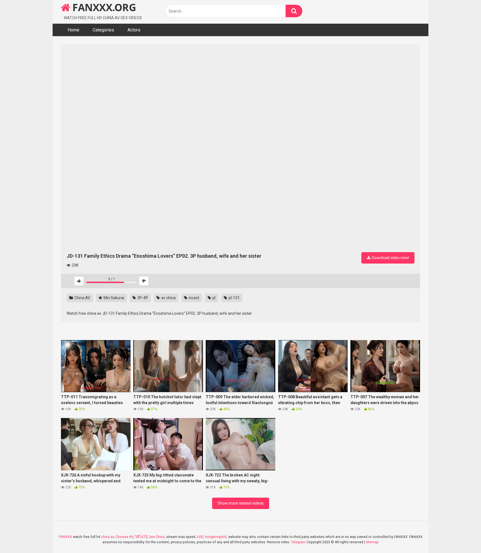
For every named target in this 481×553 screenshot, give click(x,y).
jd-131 (234, 298)
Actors (133, 30)
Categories (103, 30)
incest (193, 298)
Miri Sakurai (113, 298)
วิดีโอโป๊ (141, 537)
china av (107, 537)
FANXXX (65, 537)
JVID (199, 537)
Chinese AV (124, 537)
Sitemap (372, 542)
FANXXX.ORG (103, 7)
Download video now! (390, 257)
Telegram (298, 542)
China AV (81, 298)
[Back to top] (462, 536)
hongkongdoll (216, 537)
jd (213, 298)
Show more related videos (241, 503)
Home (73, 30)
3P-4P (142, 298)
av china (168, 298)
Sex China (157, 537)
